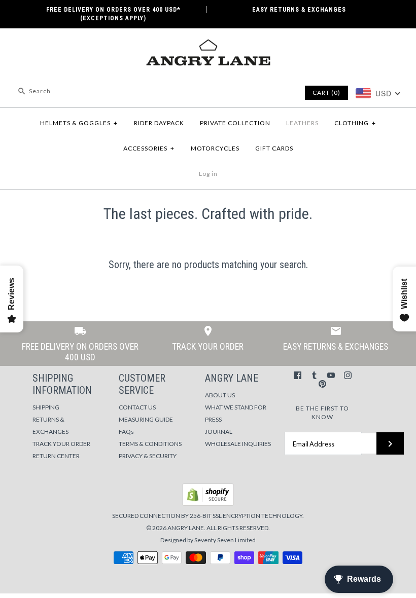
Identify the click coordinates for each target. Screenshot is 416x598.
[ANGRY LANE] (208, 44)
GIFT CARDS (274, 148)
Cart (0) (326, 92)
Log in (208, 173)
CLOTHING (355, 123)
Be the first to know (322, 412)
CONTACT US (137, 407)
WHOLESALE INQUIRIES (238, 443)
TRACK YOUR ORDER (61, 443)
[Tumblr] (314, 375)
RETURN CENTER (56, 456)
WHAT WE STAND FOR (235, 407)
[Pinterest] (322, 384)
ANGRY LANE (185, 528)
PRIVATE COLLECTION (235, 123)
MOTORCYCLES (215, 148)
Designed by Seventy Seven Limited (208, 540)
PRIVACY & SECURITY (148, 456)
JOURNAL (218, 431)
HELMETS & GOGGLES (79, 123)
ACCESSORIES (149, 148)
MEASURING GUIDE (146, 419)
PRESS (213, 419)
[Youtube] (331, 375)
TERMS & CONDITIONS (150, 443)
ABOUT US (220, 395)
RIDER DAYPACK (159, 123)
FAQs (126, 431)
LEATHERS (302, 123)
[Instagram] (348, 375)
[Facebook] (297, 375)
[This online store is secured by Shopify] (208, 503)
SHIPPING (45, 407)
